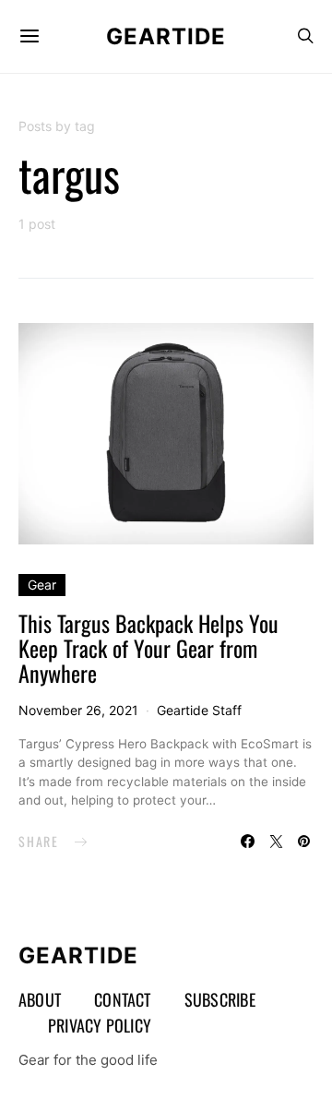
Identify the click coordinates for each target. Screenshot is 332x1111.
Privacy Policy (99, 1025)
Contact (122, 999)
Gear (42, 584)
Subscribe (219, 999)
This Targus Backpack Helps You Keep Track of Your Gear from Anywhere (148, 647)
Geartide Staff (199, 710)
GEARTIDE (166, 36)
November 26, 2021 (78, 710)
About (39, 999)
